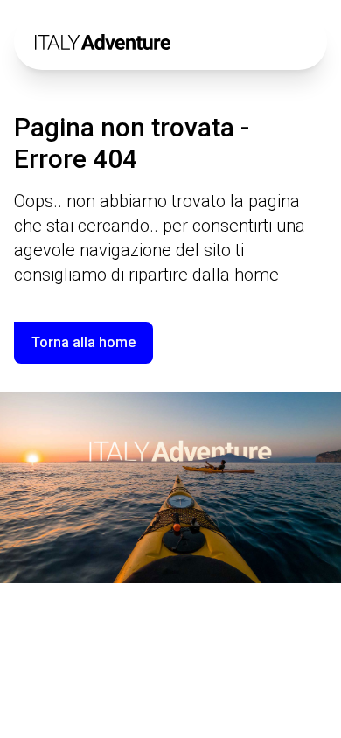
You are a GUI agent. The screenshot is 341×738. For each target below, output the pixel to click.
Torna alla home (83, 342)
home (256, 274)
